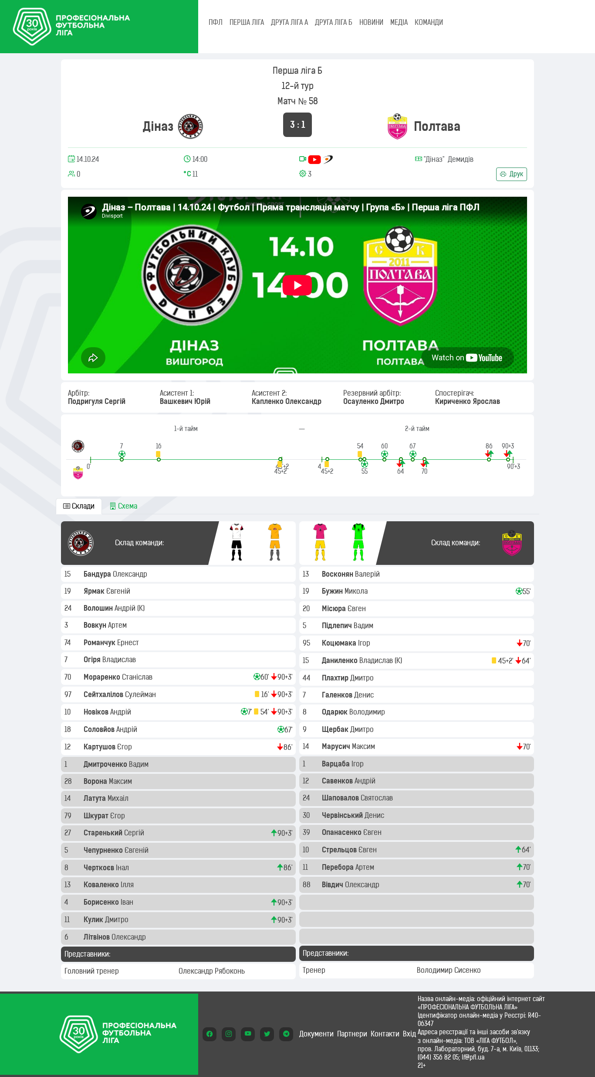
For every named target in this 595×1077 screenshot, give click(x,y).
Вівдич (333, 884)
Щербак (336, 729)
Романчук (100, 642)
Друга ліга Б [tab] (333, 22)
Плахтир (336, 678)
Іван (128, 902)
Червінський (343, 815)
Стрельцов (340, 849)
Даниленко (340, 660)
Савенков (338, 780)
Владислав (120, 659)
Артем (118, 625)
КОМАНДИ (429, 22)
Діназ (158, 126)
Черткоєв (100, 867)
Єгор (125, 746)
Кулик (94, 919)
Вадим (139, 764)
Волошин (99, 608)
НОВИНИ (371, 22)
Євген (358, 608)
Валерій (368, 574)
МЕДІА (399, 22)
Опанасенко (342, 832)
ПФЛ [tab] (216, 22)
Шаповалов (341, 797)
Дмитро (117, 919)
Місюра (335, 608)
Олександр (131, 574)
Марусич (337, 746)
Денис (364, 695)
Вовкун (96, 625)
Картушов (100, 746)
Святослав (378, 797)
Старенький (104, 832)
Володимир (368, 712)
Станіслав (138, 677)
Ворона (96, 781)
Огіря (93, 659)
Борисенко (102, 902)
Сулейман (141, 694)
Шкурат (97, 815)
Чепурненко (104, 850)
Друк (515, 174)
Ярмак (95, 591)
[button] (121, 451)
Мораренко (103, 677)
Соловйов (100, 729)
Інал (123, 867)
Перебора (338, 867)
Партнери (352, 1033)
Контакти (385, 1033)
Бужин (333, 591)
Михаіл (119, 798)
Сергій (135, 832)
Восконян (338, 574)
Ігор (365, 643)
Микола (357, 591)
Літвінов (98, 937)
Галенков (338, 695)
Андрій (126, 608)
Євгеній (119, 591)
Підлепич (338, 625)
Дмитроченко (106, 764)
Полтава (437, 126)
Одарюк (335, 712)
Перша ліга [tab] (247, 22)
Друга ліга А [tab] (289, 22)
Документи (316, 1033)
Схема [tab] (126, 506)
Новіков (97, 712)
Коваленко (102, 884)
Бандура (98, 574)
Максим (121, 781)
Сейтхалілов (104, 694)
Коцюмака (340, 643)
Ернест (129, 642)
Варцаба (337, 763)
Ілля (128, 884)
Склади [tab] (82, 506)
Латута (96, 798)
